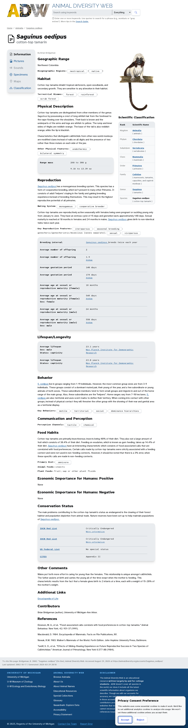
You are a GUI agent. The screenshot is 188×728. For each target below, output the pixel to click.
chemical (89, 425)
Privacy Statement (62, 714)
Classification (22, 88)
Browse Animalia (61, 676)
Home (9, 28)
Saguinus (137, 189)
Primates (137, 165)
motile (63, 411)
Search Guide (82, 21)
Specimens (21, 74)
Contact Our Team (67, 723)
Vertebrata (138, 148)
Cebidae (136, 174)
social (100, 411)
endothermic (80, 149)
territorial (81, 411)
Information (22, 54)
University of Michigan (18, 676)
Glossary (57, 700)
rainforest (87, 94)
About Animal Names (64, 686)
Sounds (18, 68)
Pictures (19, 61)
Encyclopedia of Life (48, 598)
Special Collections (63, 695)
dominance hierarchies (125, 411)
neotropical (77, 71)
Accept (125, 719)
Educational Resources (65, 691)
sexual (114, 233)
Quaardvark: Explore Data (66, 705)
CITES (43, 556)
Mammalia (137, 156)
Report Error (86, 723)
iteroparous (82, 228)
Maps (17, 81)
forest (70, 94)
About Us (58, 681)
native (95, 71)
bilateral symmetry (52, 153)
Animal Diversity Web (82, 6)
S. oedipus (43, 383)
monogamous (66, 206)
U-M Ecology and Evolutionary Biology (26, 686)
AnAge (89, 260)
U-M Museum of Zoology (20, 681)
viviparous (131, 233)
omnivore (63, 462)
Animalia (19, 28)
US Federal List (50, 549)
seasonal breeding (108, 228)
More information (95, 531)
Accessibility (59, 709)
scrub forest (48, 98)
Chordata (137, 139)
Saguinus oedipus (34, 28)
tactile (72, 425)
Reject (140, 719)
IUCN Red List (48, 528)
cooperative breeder (92, 206)
